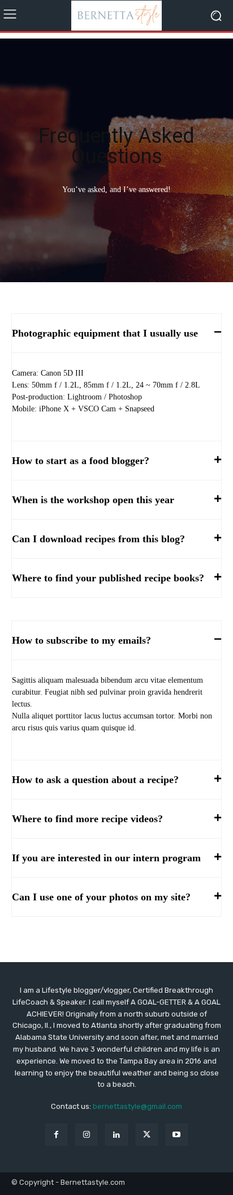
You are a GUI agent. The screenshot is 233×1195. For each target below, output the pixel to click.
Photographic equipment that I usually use (105, 333)
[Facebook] (56, 1135)
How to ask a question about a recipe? (95, 779)
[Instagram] (86, 1135)
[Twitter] (147, 1135)
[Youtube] (177, 1135)
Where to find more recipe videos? (87, 818)
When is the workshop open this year (93, 499)
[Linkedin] (116, 1135)
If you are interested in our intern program (106, 858)
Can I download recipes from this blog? (98, 539)
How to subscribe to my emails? (81, 640)
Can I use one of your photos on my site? (101, 897)
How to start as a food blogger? (80, 460)
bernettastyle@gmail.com (137, 1106)
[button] (116, 333)
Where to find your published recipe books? (108, 578)
